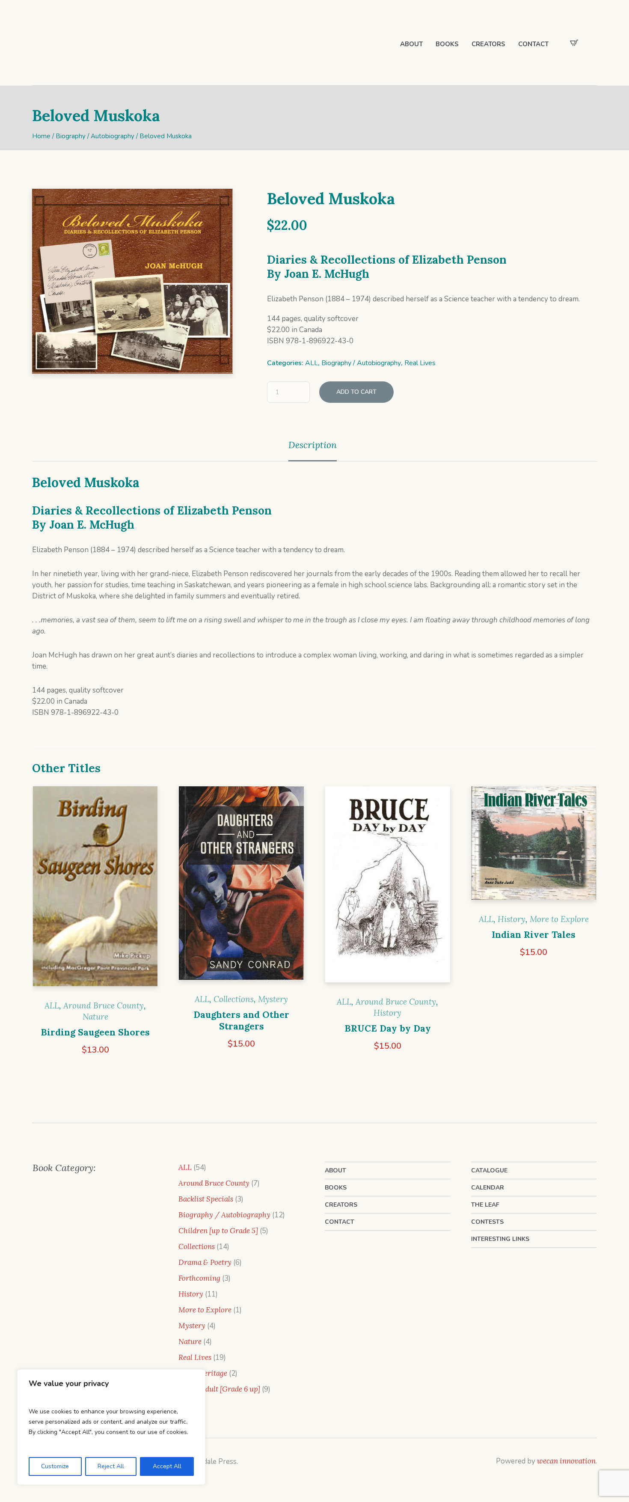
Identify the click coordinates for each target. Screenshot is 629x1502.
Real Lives (420, 363)
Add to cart (356, 392)
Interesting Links (500, 1239)
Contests (487, 1222)
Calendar (487, 1188)
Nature (95, 1016)
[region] (111, 1427)
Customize (55, 1466)
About (335, 1170)
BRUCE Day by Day (387, 1028)
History (387, 1013)
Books (336, 1188)
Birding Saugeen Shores (95, 1032)
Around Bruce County (103, 1005)
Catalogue (489, 1170)
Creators (341, 1205)
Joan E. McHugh (326, 274)
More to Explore (559, 919)
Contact (339, 1222)
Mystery (273, 999)
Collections (234, 999)
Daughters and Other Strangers (241, 1020)
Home (41, 136)
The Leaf (485, 1205)
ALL (311, 363)
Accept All (167, 1466)
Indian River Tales (534, 934)
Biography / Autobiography (95, 136)
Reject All (111, 1466)
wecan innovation (566, 1461)
